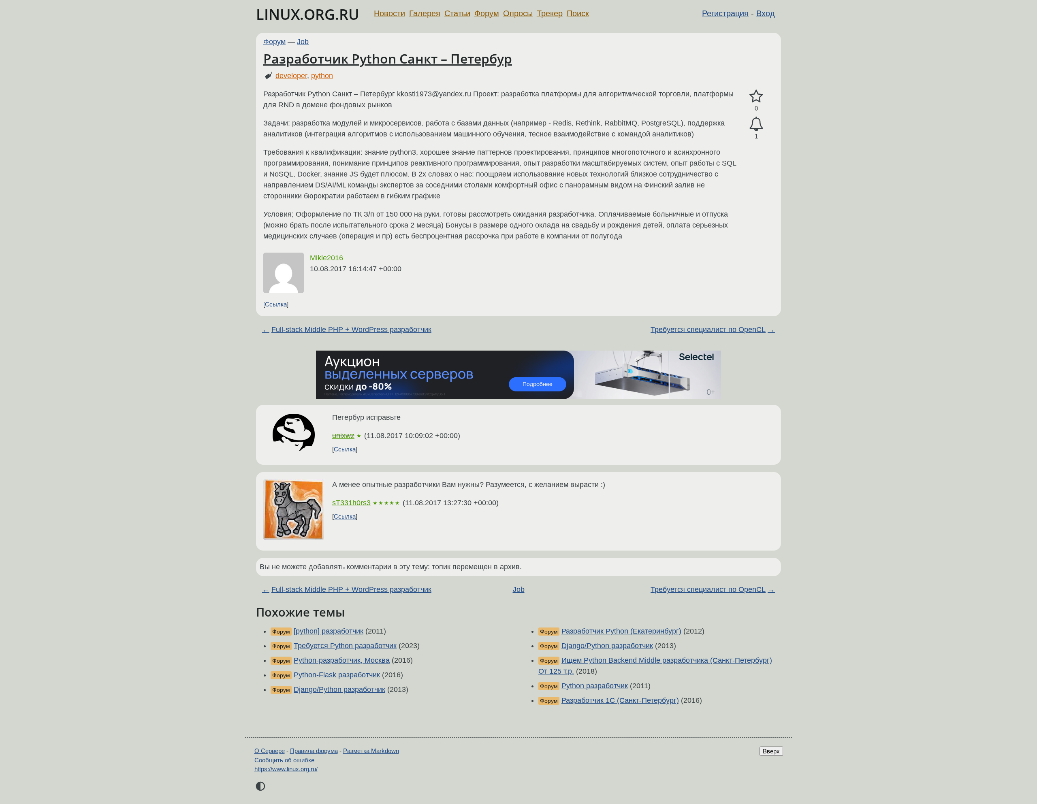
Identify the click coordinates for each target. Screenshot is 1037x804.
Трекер (550, 13)
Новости (389, 13)
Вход (765, 13)
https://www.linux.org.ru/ (286, 769)
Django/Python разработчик (339, 689)
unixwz (343, 436)
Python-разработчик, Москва (342, 660)
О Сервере (269, 750)
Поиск (578, 13)
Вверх (771, 751)
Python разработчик (594, 686)
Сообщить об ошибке (284, 760)
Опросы (518, 13)
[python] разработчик (328, 631)
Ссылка (276, 304)
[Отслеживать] (756, 124)
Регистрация (725, 13)
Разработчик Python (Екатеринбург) (621, 631)
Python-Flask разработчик (337, 675)
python (322, 76)
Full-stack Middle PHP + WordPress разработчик (351, 329)
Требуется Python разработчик (345, 646)
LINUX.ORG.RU (307, 14)
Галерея (424, 13)
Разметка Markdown (371, 750)
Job (303, 42)
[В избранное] (756, 96)
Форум (486, 13)
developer (291, 76)
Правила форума (314, 750)
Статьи (457, 13)
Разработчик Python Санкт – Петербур (387, 58)
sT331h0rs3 (351, 503)
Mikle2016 (326, 258)
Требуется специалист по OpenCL (708, 329)
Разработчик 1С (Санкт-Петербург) (620, 700)
